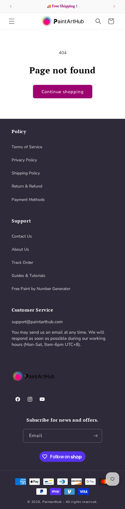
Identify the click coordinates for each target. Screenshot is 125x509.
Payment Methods (28, 199)
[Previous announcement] (10, 6)
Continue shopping (63, 92)
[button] (11, 21)
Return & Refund (27, 186)
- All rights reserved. (80, 502)
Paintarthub (52, 502)
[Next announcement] (114, 6)
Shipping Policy (26, 173)
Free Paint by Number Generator (41, 288)
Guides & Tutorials (28, 275)
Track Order (22, 262)
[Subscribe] (95, 436)
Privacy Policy (24, 160)
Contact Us (22, 236)
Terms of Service (27, 147)
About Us (20, 249)
